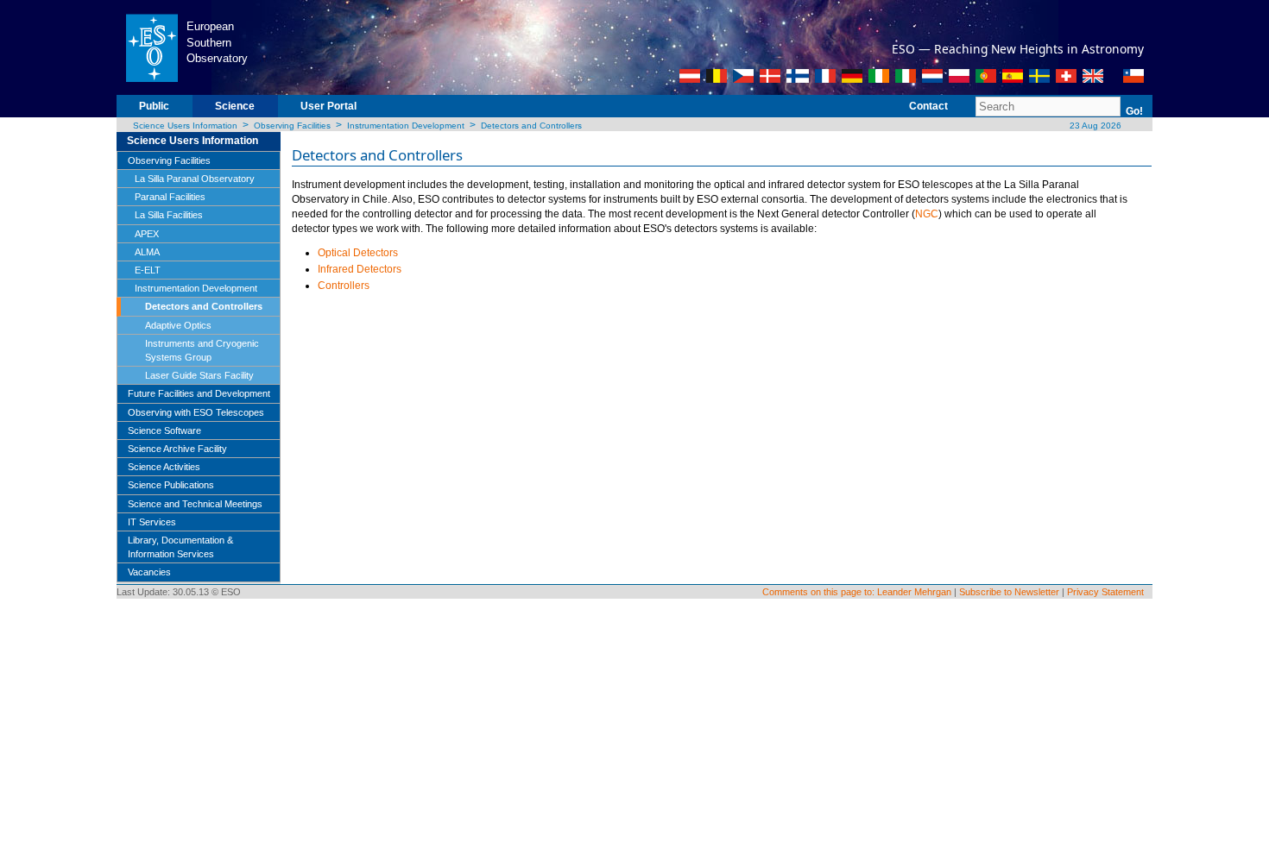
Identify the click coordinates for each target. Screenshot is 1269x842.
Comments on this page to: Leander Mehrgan (856, 592)
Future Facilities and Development (199, 393)
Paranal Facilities (170, 197)
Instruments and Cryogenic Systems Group (202, 350)
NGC (926, 214)
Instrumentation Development (405, 125)
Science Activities (164, 467)
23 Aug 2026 (1094, 125)
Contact (928, 106)
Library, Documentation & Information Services (180, 547)
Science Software (164, 430)
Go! (1134, 111)
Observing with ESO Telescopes (196, 412)
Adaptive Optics (178, 325)
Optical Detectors (358, 253)
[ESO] (151, 47)
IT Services (152, 522)
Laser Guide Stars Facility (199, 375)
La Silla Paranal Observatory (195, 178)
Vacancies (149, 572)
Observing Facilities (292, 125)
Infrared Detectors (359, 269)
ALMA (147, 252)
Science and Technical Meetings (195, 504)
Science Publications (171, 485)
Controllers (343, 286)
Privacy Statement (1105, 592)
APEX (147, 234)
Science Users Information (185, 125)
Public (154, 106)
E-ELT (148, 270)
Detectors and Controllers (531, 125)
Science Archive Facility (177, 448)
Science (235, 106)
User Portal (328, 106)
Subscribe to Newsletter (1009, 592)
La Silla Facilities (169, 215)
